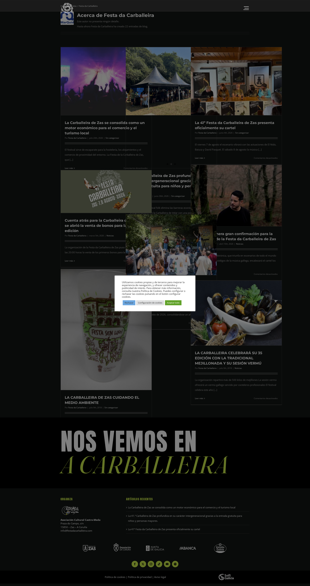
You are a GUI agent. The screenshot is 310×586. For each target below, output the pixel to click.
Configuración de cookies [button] (150, 302)
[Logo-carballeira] (67, 3)
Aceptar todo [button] (173, 302)
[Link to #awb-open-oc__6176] (246, 8)
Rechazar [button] (129, 302)
